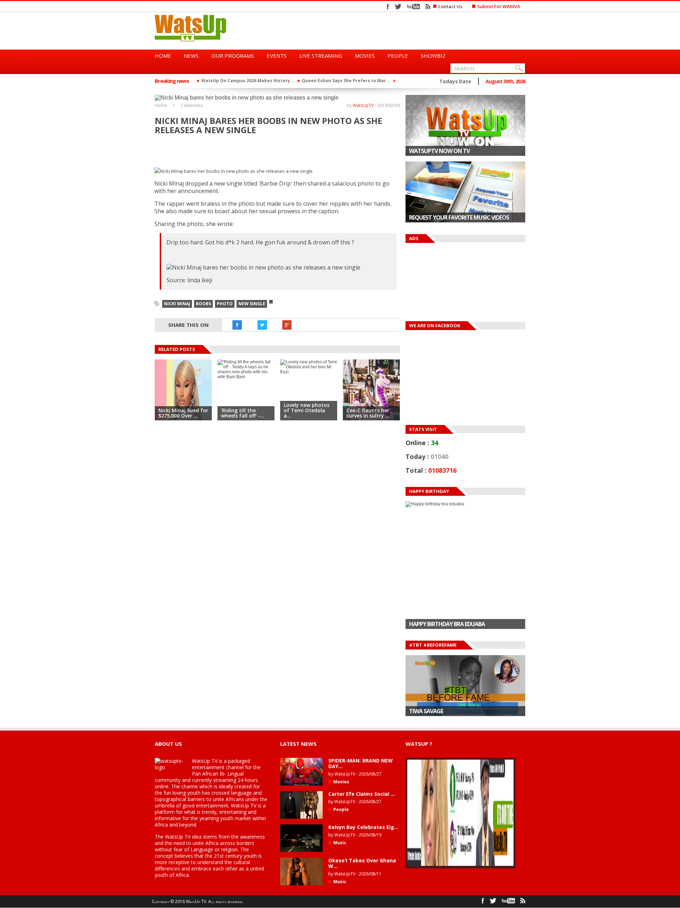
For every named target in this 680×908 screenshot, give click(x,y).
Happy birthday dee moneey (447, 624)
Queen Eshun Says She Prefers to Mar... (346, 81)
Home (163, 55)
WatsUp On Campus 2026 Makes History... (247, 81)
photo (225, 304)
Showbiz (433, 55)
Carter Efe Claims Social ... (361, 793)
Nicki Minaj (177, 304)
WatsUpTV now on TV (439, 151)
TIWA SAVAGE (426, 711)
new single (251, 304)
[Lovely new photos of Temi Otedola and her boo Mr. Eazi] (308, 371)
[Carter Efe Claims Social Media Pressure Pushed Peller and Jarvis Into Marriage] (301, 817)
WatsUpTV (363, 105)
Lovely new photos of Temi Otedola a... (306, 410)
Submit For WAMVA (498, 6)
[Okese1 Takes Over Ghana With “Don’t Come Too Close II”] (301, 883)
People (397, 55)
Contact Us (450, 6)
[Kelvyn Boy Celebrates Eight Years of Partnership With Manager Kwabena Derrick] (301, 850)
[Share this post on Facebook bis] (237, 325)
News (191, 55)
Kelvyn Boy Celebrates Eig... (363, 827)
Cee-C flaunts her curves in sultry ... (368, 413)
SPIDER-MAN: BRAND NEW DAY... (360, 763)
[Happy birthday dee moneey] (465, 565)
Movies (365, 55)
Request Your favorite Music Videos (459, 217)
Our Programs (232, 55)
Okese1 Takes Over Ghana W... (362, 863)
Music (339, 843)
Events (277, 55)
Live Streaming (320, 55)
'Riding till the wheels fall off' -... (243, 413)
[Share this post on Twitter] (262, 325)
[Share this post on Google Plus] (287, 325)
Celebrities (192, 105)
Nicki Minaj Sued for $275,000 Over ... (183, 413)
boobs (203, 304)
